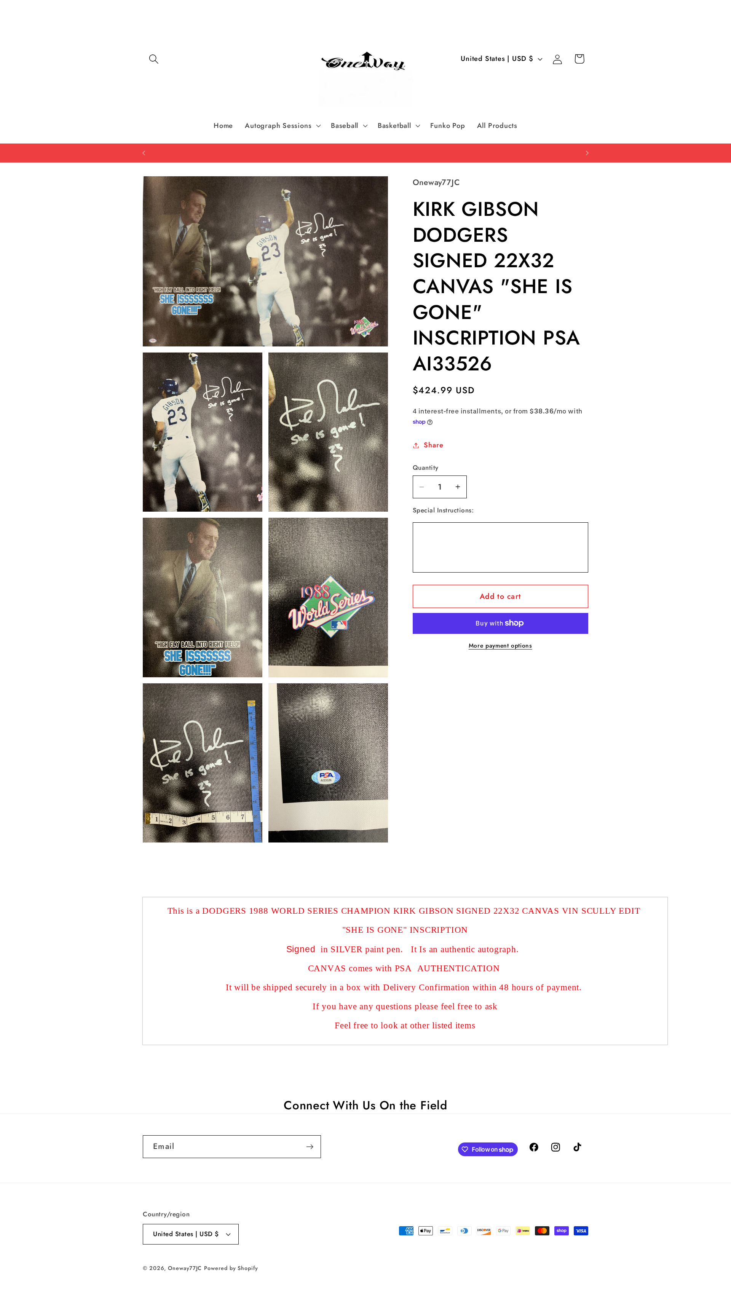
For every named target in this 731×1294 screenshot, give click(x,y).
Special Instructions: (443, 510)
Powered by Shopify (231, 1268)
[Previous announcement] (144, 153)
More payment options (500, 645)
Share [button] (433, 445)
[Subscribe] (310, 1146)
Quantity (426, 467)
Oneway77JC (185, 1268)
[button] (153, 59)
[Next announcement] (587, 153)
